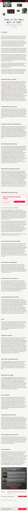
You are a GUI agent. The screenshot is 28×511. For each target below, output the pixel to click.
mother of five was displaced (6, 377)
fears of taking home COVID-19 (6, 463)
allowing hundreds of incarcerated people (16, 174)
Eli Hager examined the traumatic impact (19, 288)
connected (6, 428)
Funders (19, 506)
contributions (10, 73)
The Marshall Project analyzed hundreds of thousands (18, 419)
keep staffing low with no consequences (16, 228)
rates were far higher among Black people (10, 136)
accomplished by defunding (5, 152)
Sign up (19, 201)
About (8, 506)
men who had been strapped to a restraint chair (17, 301)
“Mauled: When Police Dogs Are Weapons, (12, 81)
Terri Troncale (14, 26)
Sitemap (16, 506)
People (11, 506)
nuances (25, 350)
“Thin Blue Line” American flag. (8, 156)
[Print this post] (6, 32)
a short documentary (7, 361)
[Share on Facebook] (2, 32)
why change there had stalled (19, 148)
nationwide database (6, 86)
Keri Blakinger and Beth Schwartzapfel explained (14, 128)
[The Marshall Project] (6, 1)
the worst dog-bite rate (19, 95)
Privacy (13, 506)
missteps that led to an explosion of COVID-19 (17, 172)
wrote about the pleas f (11, 440)
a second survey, (8, 403)
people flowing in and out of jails (12, 342)
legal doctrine (8, 160)
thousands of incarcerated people (12, 401)
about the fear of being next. (10, 458)
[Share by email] (4, 32)
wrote (5, 458)
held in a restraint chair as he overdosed (15, 305)
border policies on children (5, 345)
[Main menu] (1, 1)
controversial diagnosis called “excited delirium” (9, 157)
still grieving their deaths (5, 385)
